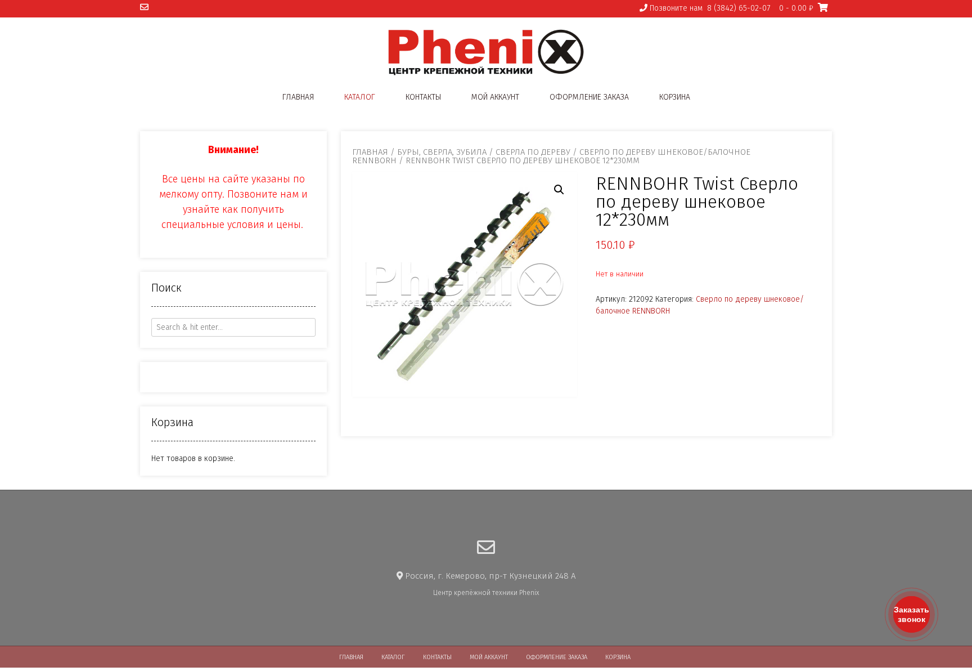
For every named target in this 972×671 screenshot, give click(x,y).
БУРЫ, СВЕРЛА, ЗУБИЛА (442, 152)
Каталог (359, 97)
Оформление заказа (589, 97)
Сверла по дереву (533, 152)
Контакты (423, 97)
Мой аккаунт (495, 97)
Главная (298, 97)
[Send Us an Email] (144, 7)
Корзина (674, 97)
